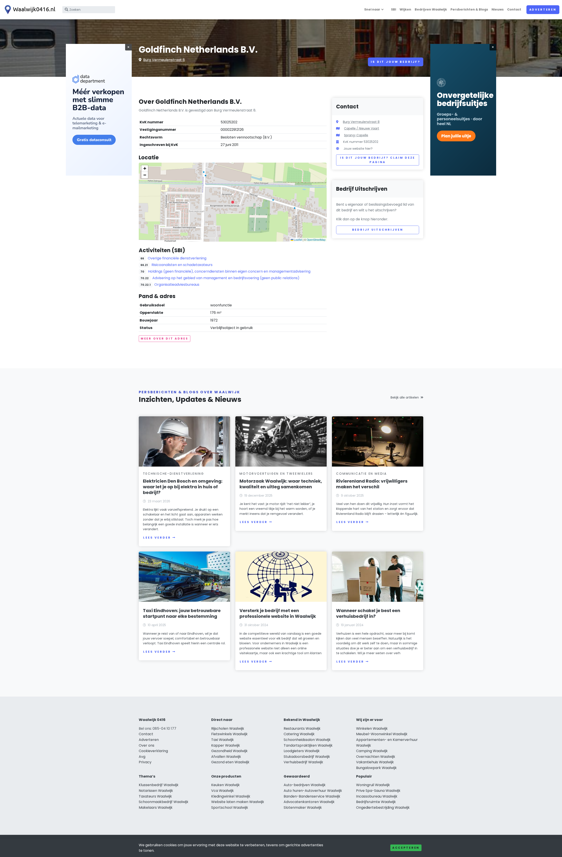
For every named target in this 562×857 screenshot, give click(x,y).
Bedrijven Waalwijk (431, 9)
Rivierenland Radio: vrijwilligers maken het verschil (371, 484)
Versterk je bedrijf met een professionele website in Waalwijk (278, 613)
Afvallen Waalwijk (226, 756)
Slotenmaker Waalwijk (303, 807)
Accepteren (406, 848)
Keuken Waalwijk (225, 784)
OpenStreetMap (316, 239)
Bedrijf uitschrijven (377, 230)
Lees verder (157, 537)
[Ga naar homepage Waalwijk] (29, 10)
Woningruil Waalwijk (373, 784)
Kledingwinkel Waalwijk (230, 796)
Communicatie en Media (361, 473)
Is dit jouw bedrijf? (395, 62)
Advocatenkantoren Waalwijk (309, 801)
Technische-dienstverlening (173, 473)
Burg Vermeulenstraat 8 (164, 59)
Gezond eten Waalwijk (230, 762)
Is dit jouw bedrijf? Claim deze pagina (377, 160)
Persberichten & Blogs (469, 9)
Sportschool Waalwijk (229, 807)
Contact (514, 9)
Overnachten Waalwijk (375, 756)
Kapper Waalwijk (225, 745)
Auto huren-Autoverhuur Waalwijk (313, 790)
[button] (233, 202)
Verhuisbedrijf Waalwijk (303, 762)
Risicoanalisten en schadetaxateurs (182, 264)
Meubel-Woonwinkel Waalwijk (381, 734)
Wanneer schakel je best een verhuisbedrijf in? (368, 613)
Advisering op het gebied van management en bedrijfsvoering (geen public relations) (225, 277)
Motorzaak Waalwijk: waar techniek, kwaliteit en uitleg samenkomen (281, 484)
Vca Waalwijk (222, 790)
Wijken (405, 9)
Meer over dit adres (164, 338)
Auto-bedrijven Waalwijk (305, 784)
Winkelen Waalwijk (372, 728)
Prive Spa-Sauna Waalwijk (378, 790)
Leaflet (297, 239)
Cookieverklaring (153, 750)
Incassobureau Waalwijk (376, 796)
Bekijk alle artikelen (405, 397)
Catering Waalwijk (299, 734)
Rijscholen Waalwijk (227, 728)
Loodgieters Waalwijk (302, 750)
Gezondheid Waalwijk (229, 750)
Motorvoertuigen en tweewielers (276, 473)
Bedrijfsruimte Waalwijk (376, 801)
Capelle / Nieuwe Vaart (361, 128)
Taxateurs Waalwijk (155, 796)
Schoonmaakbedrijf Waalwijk (163, 801)
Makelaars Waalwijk (156, 807)
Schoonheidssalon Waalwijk (307, 739)
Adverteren (543, 9)
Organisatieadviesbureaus (176, 284)
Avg (142, 756)
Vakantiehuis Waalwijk (375, 762)
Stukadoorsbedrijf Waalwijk (307, 756)
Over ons (146, 745)
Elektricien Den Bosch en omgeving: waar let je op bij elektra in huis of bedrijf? (182, 487)
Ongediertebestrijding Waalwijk (383, 807)
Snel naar (372, 9)
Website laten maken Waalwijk (237, 801)
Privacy (145, 762)
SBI (393, 9)
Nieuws (498, 9)
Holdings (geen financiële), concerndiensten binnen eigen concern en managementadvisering (229, 271)
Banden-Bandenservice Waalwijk (312, 796)
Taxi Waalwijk (222, 739)
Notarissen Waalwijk (156, 790)
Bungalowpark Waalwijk (376, 767)
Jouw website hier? (358, 148)
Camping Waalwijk (372, 750)
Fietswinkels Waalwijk (229, 734)
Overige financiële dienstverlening (177, 258)
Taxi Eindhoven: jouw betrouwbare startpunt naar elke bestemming (182, 613)
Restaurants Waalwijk (302, 728)
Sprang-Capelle (356, 135)
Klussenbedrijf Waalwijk (158, 784)
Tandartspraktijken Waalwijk (308, 745)
